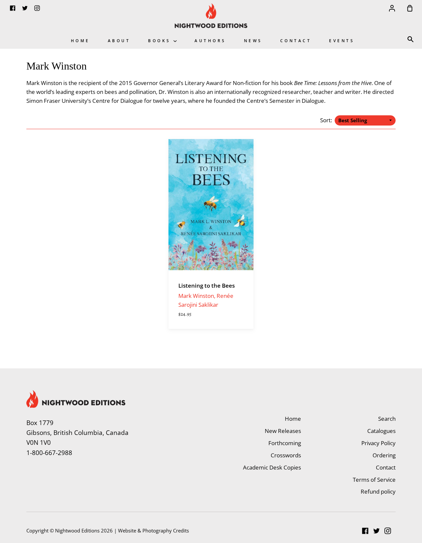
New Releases (283, 431)
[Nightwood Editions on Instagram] (387, 531)
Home (80, 40)
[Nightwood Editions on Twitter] (376, 531)
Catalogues (381, 431)
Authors (210, 40)
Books (160, 40)
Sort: (326, 120)
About (119, 40)
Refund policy (378, 491)
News (253, 40)
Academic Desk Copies (272, 467)
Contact (296, 40)
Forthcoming (284, 443)
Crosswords (286, 455)
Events (341, 40)
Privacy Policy (378, 443)
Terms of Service (374, 479)
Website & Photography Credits (153, 530)
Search (387, 418)
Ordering (384, 455)
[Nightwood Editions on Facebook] (365, 531)
